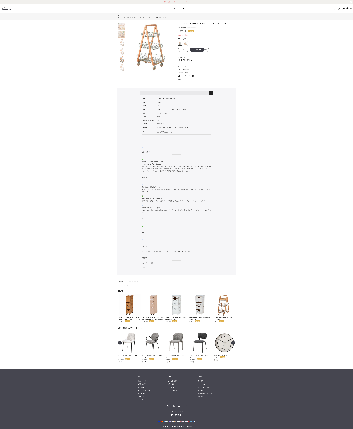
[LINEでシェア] (179, 76)
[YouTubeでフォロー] (179, 406)
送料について (142, 387)
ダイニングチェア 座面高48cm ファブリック (176, 356)
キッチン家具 (137, 18)
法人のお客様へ (172, 390)
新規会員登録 (142, 381)
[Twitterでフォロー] (168, 406)
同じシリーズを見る (147, 263)
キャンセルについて (144, 393)
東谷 (186, 67)
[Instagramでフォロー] (174, 406)
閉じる (2, 2)
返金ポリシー (202, 390)
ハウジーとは (202, 384)
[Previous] (120, 343)
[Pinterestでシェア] (189, 76)
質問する (180, 80)
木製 (189, 251)
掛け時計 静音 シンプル (220, 355)
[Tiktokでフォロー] (185, 406)
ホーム (120, 15)
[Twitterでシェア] (186, 76)
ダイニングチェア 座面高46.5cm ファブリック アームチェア (152, 356)
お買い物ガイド (142, 384)
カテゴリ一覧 (127, 18)
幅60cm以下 (157, 18)
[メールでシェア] (193, 76)
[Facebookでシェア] (182, 76)
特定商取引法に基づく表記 (205, 393)
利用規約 (200, 396)
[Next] (233, 343)
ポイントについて (143, 399)
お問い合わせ (172, 384)
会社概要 (200, 381)
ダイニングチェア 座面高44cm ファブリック (128, 356)
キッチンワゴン (147, 18)
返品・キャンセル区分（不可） (165, 133)
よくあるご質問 (172, 381)
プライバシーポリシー (204, 387)
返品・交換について (144, 396)
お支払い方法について (144, 390)
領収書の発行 (172, 387)
